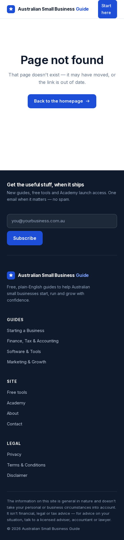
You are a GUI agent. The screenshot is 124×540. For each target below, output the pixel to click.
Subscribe (24, 238)
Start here (106, 9)
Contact (14, 423)
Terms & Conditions (26, 464)
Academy (16, 402)
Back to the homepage (58, 101)
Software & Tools (24, 351)
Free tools (17, 392)
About (12, 413)
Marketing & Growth (26, 361)
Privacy (14, 454)
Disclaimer (17, 475)
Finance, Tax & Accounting (33, 340)
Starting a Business (25, 330)
